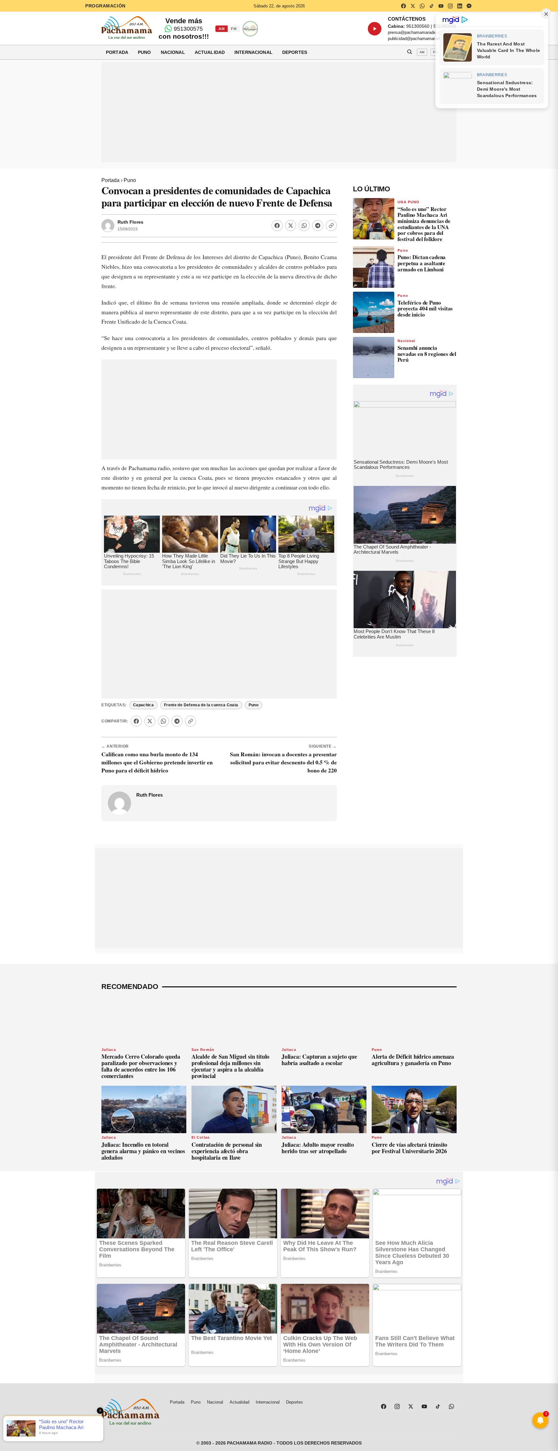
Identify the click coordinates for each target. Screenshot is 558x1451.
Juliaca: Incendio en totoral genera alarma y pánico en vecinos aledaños (143, 1151)
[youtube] (441, 6)
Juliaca (108, 1050)
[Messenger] (469, 6)
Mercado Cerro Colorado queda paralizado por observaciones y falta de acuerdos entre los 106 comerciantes (140, 1066)
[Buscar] (409, 52)
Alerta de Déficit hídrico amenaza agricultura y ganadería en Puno (413, 1059)
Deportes (294, 52)
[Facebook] (277, 225)
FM (233, 29)
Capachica (143, 705)
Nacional (173, 52)
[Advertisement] (279, 112)
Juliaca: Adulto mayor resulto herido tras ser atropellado (318, 1147)
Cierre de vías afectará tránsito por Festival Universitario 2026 (409, 1147)
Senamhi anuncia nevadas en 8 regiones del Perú (427, 354)
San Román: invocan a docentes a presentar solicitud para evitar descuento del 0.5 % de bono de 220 (283, 762)
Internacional (253, 52)
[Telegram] (317, 225)
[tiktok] (431, 6)
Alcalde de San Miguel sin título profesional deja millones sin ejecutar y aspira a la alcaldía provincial (230, 1066)
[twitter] (413, 6)
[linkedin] (459, 6)
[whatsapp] (422, 6)
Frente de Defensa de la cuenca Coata (201, 705)
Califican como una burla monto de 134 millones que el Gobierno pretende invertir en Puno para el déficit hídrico (157, 762)
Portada (117, 52)
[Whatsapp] (304, 225)
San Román (202, 1050)
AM (221, 29)
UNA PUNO (408, 202)
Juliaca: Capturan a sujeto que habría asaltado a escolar (319, 1059)
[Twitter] (290, 225)
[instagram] (450, 6)
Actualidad (210, 52)
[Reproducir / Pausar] (374, 28)
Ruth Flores (130, 222)
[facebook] (403, 6)
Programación (105, 5)
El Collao (200, 1137)
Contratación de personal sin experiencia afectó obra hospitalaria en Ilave (226, 1151)
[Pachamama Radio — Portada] (126, 27)
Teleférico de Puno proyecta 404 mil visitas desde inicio (425, 308)
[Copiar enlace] (331, 225)
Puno (144, 52)
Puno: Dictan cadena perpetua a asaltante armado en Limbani (422, 263)
